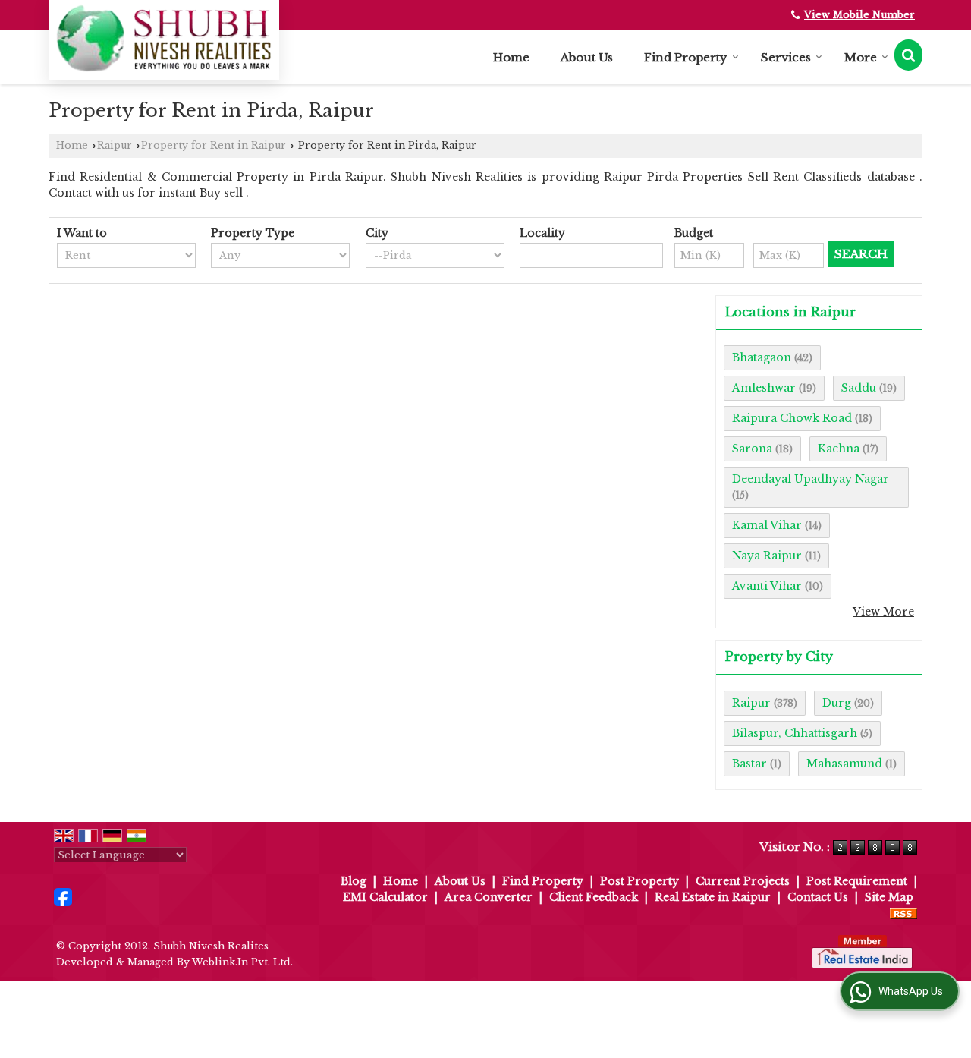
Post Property (639, 881)
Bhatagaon (761, 357)
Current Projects (743, 881)
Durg (836, 703)
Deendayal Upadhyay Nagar (810, 479)
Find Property (685, 57)
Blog (353, 881)
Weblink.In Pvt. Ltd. (242, 962)
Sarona (752, 448)
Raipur (114, 145)
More (860, 57)
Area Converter (489, 897)
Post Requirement (856, 881)
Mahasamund (844, 763)
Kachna (838, 448)
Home (511, 57)
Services (786, 57)
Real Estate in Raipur (713, 897)
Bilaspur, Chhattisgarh (794, 733)
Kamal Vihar (767, 525)
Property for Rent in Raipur (213, 145)
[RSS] (903, 913)
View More (883, 612)
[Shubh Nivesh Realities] (164, 38)
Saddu (858, 388)
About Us (587, 57)
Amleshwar (764, 388)
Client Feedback (593, 897)
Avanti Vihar (767, 586)
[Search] (908, 55)
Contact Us (817, 897)
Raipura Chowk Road (792, 418)
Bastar (749, 763)
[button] (859, 14)
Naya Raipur (767, 555)
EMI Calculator (385, 897)
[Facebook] (63, 896)
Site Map (889, 897)
